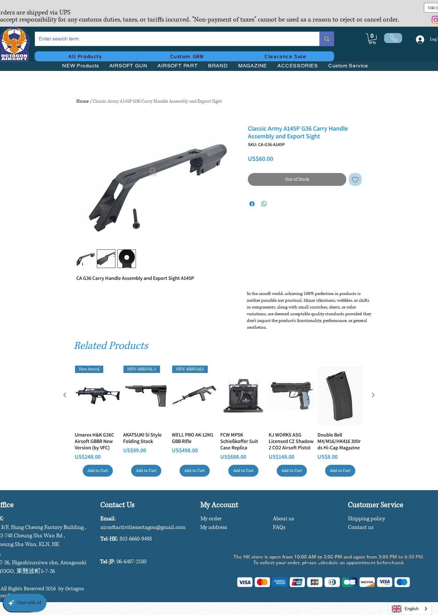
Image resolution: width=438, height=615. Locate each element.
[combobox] (410, 608)
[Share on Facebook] (252, 204)
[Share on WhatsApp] (264, 204)
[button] (372, 38)
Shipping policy (366, 518)
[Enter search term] (326, 39)
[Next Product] (373, 395)
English (411, 608)
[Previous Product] (65, 395)
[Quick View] (243, 396)
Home (82, 101)
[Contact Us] (393, 38)
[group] (219, 421)
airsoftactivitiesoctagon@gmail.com (143, 527)
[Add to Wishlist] (355, 179)
